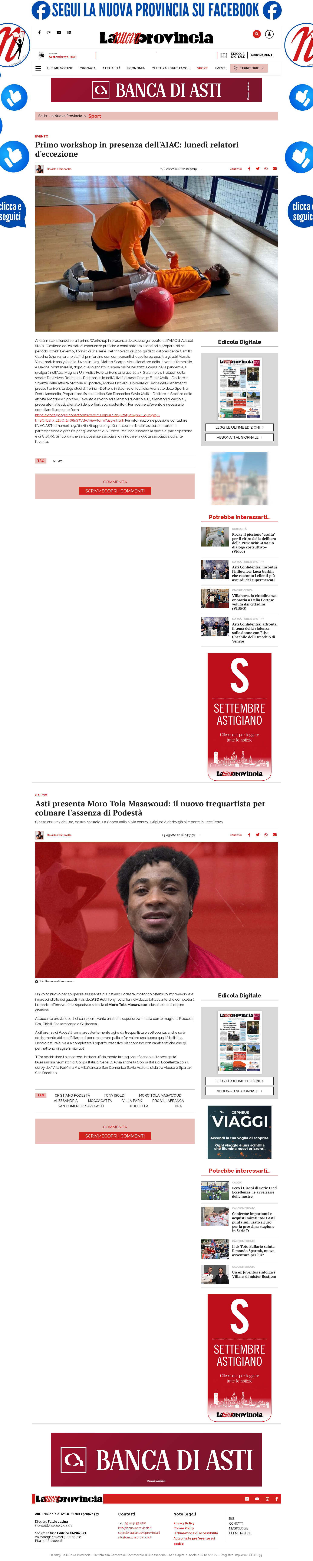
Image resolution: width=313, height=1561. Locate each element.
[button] (269, 34)
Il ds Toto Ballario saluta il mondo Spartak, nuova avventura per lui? (253, 1250)
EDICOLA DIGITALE (237, 55)
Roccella (139, 1106)
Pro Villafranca (168, 1101)
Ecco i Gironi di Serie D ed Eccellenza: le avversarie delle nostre (254, 1192)
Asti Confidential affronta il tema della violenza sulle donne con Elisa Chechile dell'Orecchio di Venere (254, 633)
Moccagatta (100, 1101)
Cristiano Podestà (72, 1095)
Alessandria (66, 1101)
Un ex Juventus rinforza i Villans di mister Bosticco (254, 1274)
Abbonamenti (262, 55)
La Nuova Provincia (66, 116)
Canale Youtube (62, 32)
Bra (178, 1106)
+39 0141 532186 (135, 1523)
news (58, 461)
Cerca (257, 34)
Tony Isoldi (114, 1095)
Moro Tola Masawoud (160, 1095)
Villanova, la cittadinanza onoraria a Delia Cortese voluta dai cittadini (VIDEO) (254, 602)
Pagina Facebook (42, 32)
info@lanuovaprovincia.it (134, 1528)
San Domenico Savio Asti (81, 1106)
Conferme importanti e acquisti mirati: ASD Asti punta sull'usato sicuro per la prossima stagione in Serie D (253, 1222)
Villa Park (132, 1101)
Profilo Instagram (52, 32)
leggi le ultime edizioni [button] (237, 427)
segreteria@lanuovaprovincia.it (139, 1532)
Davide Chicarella (59, 169)
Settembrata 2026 (62, 57)
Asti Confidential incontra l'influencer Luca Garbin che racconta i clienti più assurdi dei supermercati (254, 573)
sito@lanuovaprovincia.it (134, 1537)
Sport (94, 116)
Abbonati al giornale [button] (237, 437)
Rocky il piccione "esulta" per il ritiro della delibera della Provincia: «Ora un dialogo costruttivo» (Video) (254, 543)
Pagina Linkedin (72, 32)
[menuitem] (60, 68)
